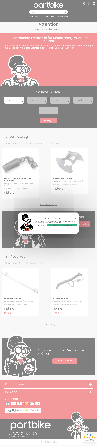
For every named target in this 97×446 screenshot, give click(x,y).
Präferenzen (40, 225)
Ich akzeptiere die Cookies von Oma (62, 225)
